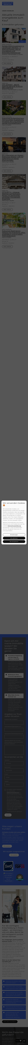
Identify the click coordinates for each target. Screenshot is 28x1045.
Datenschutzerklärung (14, 525)
